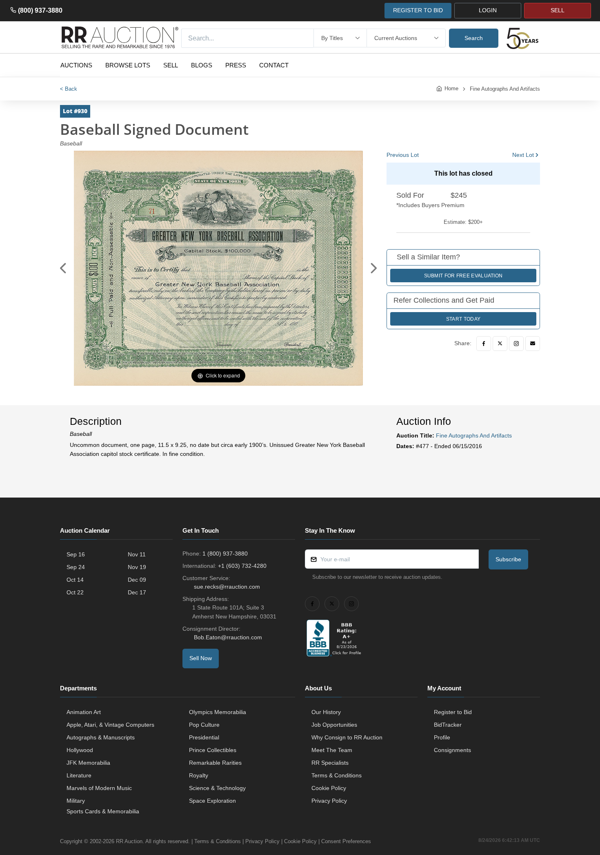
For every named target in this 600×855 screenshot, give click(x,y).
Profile (442, 737)
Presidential (204, 737)
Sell (170, 65)
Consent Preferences (346, 841)
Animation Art (84, 712)
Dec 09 (137, 579)
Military (76, 800)
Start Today (463, 319)
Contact (274, 65)
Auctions (76, 65)
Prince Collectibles (212, 750)
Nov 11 (137, 554)
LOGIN (488, 10)
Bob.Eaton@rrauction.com (228, 637)
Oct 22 (75, 592)
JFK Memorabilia (88, 762)
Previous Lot (403, 155)
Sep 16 (76, 554)
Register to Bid (453, 712)
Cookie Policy (328, 788)
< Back (68, 89)
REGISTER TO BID (418, 10)
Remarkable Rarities (215, 762)
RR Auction (129, 841)
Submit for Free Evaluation (463, 276)
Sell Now (200, 658)
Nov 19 (137, 567)
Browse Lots (127, 65)
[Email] (532, 343)
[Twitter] (500, 343)
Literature (79, 775)
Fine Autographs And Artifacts (505, 89)
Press (235, 65)
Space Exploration (212, 800)
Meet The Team (331, 750)
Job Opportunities (334, 724)
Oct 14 (75, 579)
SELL (557, 10)
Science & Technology (217, 788)
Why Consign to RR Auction (346, 737)
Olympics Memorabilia (217, 712)
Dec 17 (137, 592)
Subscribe (508, 559)
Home (451, 88)
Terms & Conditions (336, 775)
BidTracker (448, 724)
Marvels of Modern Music (99, 788)
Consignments (452, 750)
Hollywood (80, 750)
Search (473, 38)
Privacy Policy (329, 800)
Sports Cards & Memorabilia (103, 811)
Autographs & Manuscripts (101, 737)
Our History (326, 712)
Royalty (198, 775)
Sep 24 (76, 567)
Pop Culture (204, 724)
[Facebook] (483, 343)
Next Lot (523, 155)
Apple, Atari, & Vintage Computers (110, 724)
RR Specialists (330, 762)
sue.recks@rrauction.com (227, 586)
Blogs (201, 65)
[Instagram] (516, 343)
